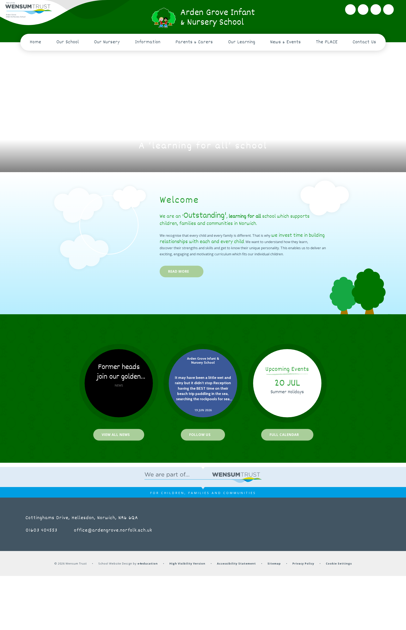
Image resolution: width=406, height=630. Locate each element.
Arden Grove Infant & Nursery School (203, 361)
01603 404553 (42, 530)
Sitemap (274, 563)
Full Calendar (284, 434)
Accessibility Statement (236, 563)
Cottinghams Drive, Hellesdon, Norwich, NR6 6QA (82, 518)
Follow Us (200, 434)
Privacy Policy (303, 563)
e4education (147, 563)
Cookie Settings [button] (339, 563)
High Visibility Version (187, 563)
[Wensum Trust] (28, 10)
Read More (178, 271)
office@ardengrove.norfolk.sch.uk (113, 530)
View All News (116, 434)
